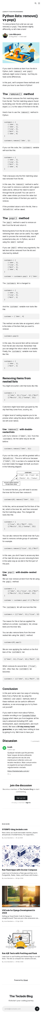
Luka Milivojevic (15, 34)
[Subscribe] (37, 1009)
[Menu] (39, 3)
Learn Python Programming (13, 11)
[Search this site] (35, 3)
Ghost (25, 980)
